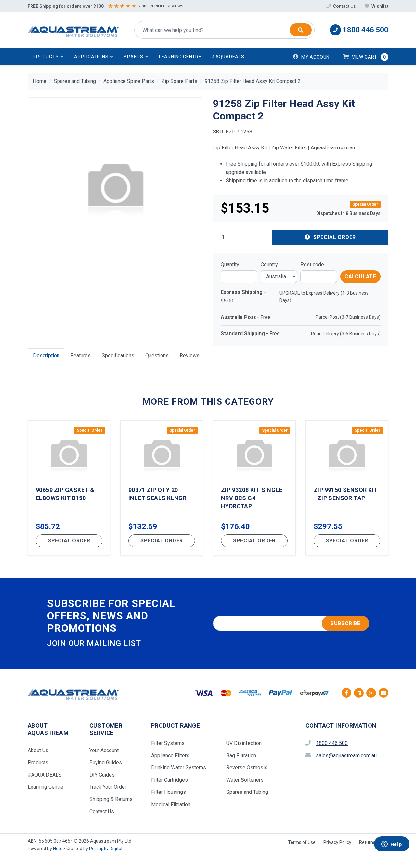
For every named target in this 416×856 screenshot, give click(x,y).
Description (46, 355)
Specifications (118, 355)
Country (269, 264)
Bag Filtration (241, 755)
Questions (157, 355)
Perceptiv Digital (105, 848)
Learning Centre (180, 56)
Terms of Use (302, 842)
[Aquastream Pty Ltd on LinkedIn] (359, 693)
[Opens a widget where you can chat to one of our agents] (392, 844)
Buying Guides (105, 762)
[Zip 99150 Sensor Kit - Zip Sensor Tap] (347, 488)
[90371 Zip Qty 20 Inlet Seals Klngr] (162, 488)
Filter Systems (168, 743)
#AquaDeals (228, 56)
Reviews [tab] (190, 355)
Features (81, 355)
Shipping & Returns (111, 799)
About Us (38, 750)
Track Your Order (107, 787)
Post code (312, 264)
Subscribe (345, 623)
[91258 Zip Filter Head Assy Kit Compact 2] (115, 185)
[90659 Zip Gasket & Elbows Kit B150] (69, 488)
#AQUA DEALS (45, 775)
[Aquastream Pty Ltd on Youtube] (383, 693)
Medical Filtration (170, 804)
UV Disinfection (244, 743)
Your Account (104, 750)
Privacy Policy (337, 842)
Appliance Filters (170, 755)
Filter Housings (168, 792)
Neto (58, 848)
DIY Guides (102, 775)
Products (38, 762)
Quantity (230, 264)
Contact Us (344, 6)
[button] (48, 56)
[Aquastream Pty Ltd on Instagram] (371, 693)
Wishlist (379, 6)
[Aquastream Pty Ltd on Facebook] (346, 693)
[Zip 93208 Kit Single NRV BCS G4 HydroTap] (254, 488)
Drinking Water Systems (178, 768)
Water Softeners (245, 780)
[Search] (301, 29)
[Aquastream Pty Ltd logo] (73, 30)
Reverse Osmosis (246, 768)
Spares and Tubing (247, 792)
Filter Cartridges (169, 780)
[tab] (46, 355)
